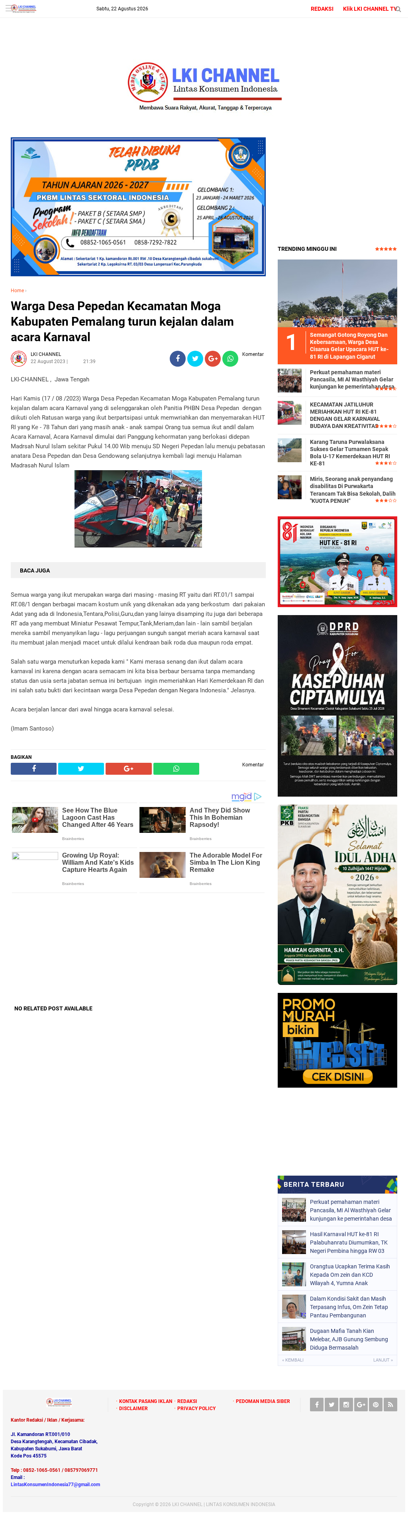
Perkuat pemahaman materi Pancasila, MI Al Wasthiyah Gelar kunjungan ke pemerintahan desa (352, 379)
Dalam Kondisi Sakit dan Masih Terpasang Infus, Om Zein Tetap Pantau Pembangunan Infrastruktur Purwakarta (349, 1307)
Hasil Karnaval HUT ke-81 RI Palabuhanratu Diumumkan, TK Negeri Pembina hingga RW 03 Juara (349, 1242)
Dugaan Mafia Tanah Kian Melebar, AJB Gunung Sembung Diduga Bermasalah (349, 1339)
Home (17, 290)
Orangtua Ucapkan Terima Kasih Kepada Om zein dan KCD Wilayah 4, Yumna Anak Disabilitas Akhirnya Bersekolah (350, 1274)
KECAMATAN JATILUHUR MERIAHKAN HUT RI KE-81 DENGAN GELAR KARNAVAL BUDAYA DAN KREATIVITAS (345, 415)
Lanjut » (383, 1360)
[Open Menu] (10, 9)
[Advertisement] (138, 948)
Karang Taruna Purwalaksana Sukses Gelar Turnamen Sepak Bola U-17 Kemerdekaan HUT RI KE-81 (350, 453)
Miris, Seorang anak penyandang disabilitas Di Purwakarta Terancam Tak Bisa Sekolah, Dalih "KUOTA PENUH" (353, 490)
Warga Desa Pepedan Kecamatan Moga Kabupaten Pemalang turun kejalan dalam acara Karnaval (122, 321)
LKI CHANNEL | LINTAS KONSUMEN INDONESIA (223, 1504)
